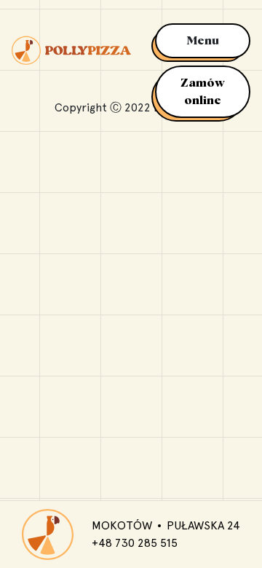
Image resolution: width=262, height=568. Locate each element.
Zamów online (202, 91)
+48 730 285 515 (135, 543)
